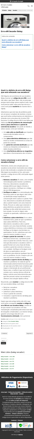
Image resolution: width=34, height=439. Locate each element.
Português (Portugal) (17, 1)
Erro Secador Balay (13, 321)
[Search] (28, 6)
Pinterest (20, 420)
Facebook (14, 420)
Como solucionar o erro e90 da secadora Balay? (16, 46)
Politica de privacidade (14, 392)
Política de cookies (27, 392)
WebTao (20, 434)
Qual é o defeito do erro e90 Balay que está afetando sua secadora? (15, 41)
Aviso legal (4, 392)
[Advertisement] (17, 67)
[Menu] (32, 6)
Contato (21, 393)
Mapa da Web (14, 393)
